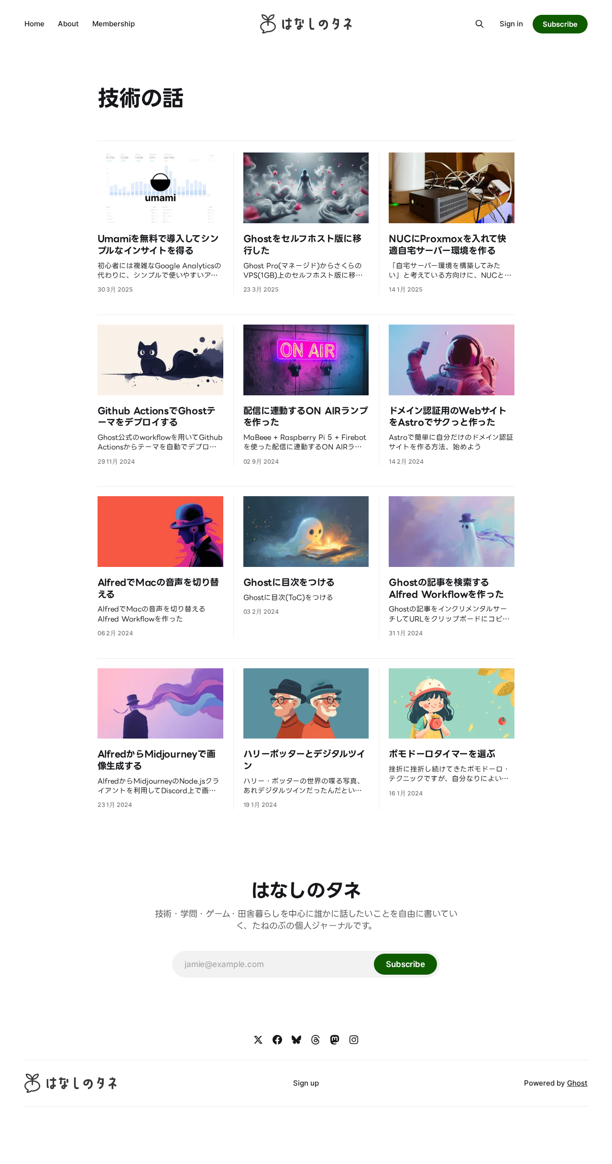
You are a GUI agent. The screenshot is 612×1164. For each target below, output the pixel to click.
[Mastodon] (334, 1039)
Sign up (306, 1083)
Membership (113, 23)
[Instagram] (354, 1039)
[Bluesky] (296, 1039)
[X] (258, 1039)
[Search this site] (479, 24)
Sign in (511, 23)
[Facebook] (277, 1039)
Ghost (577, 1083)
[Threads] (315, 1039)
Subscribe (560, 24)
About (68, 23)
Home (34, 23)
